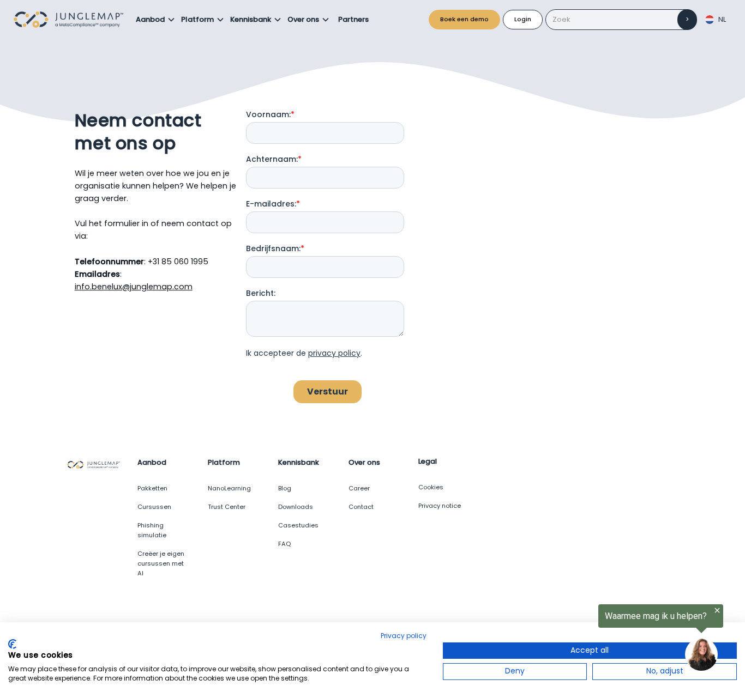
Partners (353, 19)
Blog (284, 488)
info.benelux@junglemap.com (134, 286)
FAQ (284, 543)
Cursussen (154, 506)
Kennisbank (250, 19)
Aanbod (150, 19)
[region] (610, 639)
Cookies (430, 487)
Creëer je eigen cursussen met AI (160, 563)
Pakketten (152, 488)
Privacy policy (403, 635)
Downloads (295, 506)
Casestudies (298, 525)
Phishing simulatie (151, 530)
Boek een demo (464, 19)
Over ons (303, 19)
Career (359, 488)
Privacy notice (439, 505)
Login (522, 19)
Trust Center (226, 506)
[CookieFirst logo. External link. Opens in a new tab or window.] (12, 644)
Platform (197, 19)
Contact (361, 506)
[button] (155, 19)
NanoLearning (229, 488)
